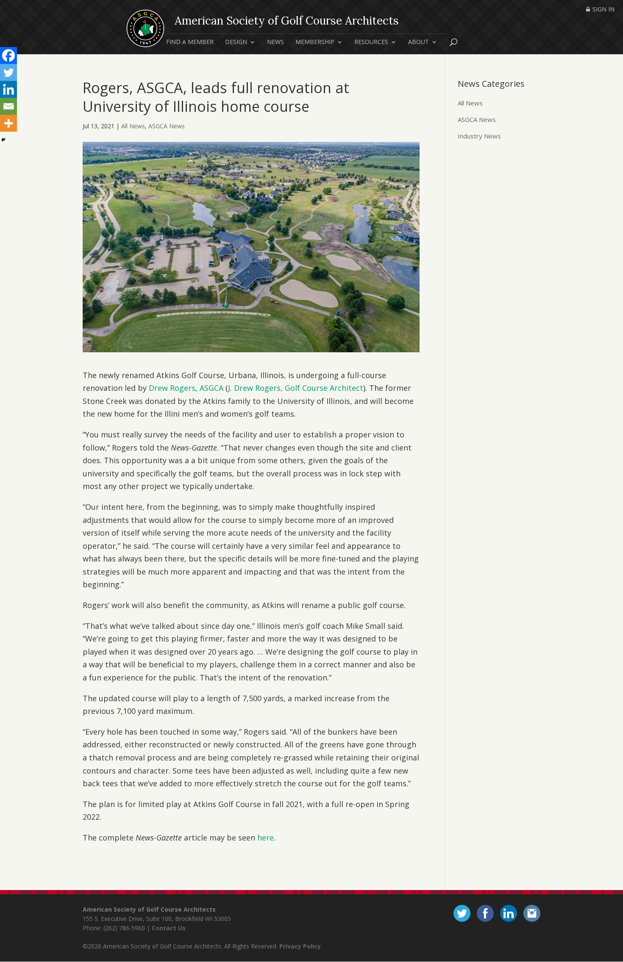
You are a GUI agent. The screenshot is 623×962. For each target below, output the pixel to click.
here (265, 837)
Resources (371, 42)
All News (133, 126)
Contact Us (169, 928)
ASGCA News (166, 126)
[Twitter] (8, 72)
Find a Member (190, 42)
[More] (8, 123)
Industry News (479, 136)
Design (236, 42)
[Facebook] (8, 55)
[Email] (8, 106)
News (275, 42)
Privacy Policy (300, 946)
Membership (314, 42)
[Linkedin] (8, 89)
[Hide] (3, 139)
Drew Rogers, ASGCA (186, 388)
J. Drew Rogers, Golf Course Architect (295, 388)
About (418, 42)
